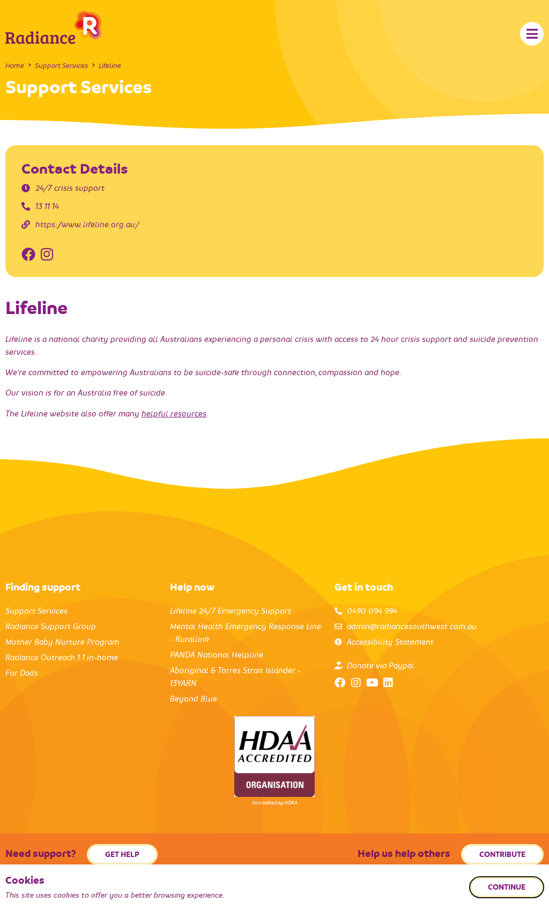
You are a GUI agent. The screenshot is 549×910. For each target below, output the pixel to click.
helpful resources (174, 414)
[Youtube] (372, 682)
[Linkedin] (388, 682)
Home (14, 66)
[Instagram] (356, 682)
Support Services (61, 66)
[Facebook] (340, 682)
